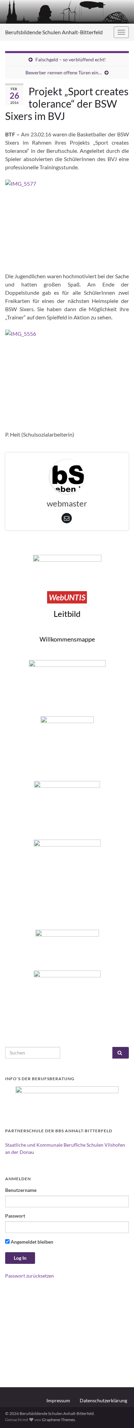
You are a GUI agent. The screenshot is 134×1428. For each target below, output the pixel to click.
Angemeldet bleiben (31, 1242)
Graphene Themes (58, 1419)
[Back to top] (118, 1412)
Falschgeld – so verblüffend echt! (70, 59)
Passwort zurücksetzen (29, 1276)
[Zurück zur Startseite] (67, 12)
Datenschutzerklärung (103, 1400)
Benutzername (20, 1190)
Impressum (58, 1400)
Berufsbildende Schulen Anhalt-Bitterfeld (54, 32)
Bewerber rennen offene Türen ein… (63, 72)
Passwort (15, 1216)
